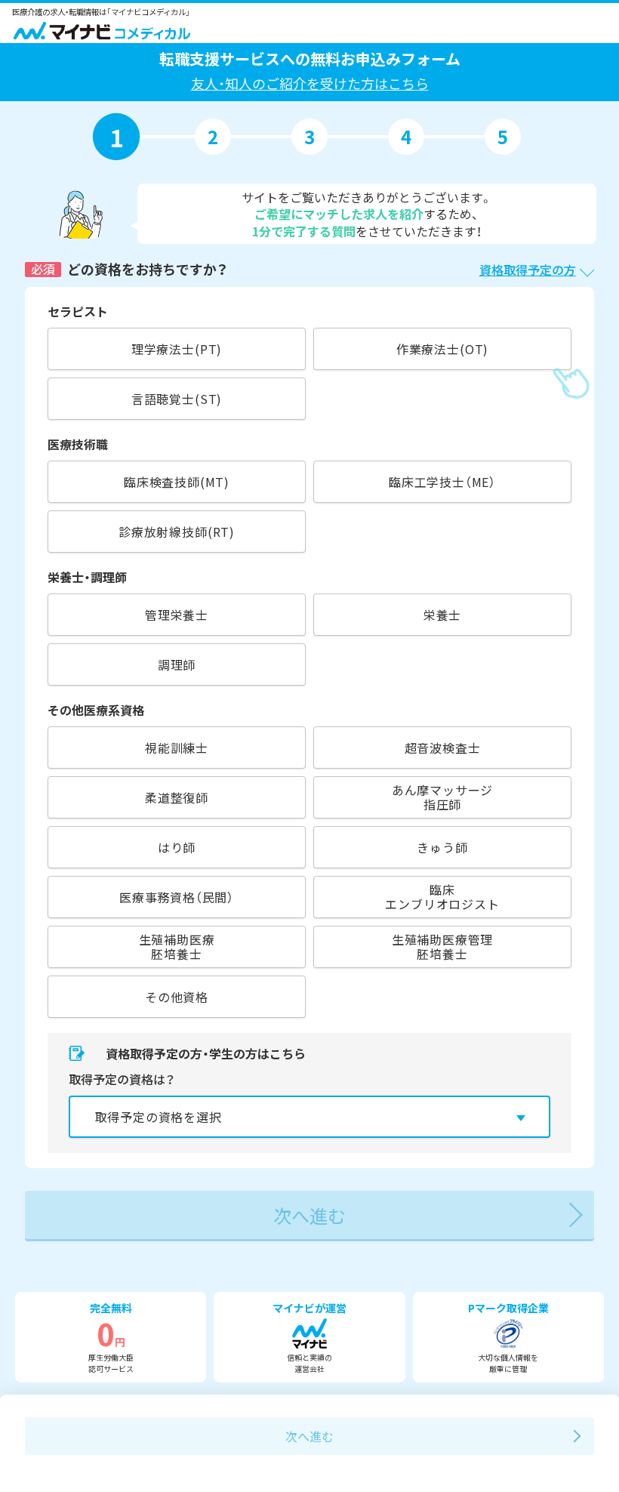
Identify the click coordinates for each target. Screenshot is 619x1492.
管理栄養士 (176, 615)
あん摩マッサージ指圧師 (443, 797)
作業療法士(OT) (442, 349)
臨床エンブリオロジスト (442, 896)
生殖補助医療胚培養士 (177, 946)
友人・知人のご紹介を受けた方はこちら (310, 83)
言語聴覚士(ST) (176, 399)
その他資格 (176, 997)
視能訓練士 (176, 747)
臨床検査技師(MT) (176, 482)
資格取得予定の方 (527, 269)
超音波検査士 (443, 747)
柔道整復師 (176, 797)
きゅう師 (442, 847)
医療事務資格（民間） (176, 897)
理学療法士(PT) (176, 349)
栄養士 (442, 615)
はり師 (177, 847)
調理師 (177, 664)
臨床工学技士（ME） (442, 482)
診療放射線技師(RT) (177, 532)
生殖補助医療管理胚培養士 (443, 946)
